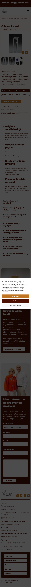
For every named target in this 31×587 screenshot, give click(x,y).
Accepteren (15, 296)
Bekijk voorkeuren (15, 305)
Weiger (15, 301)
